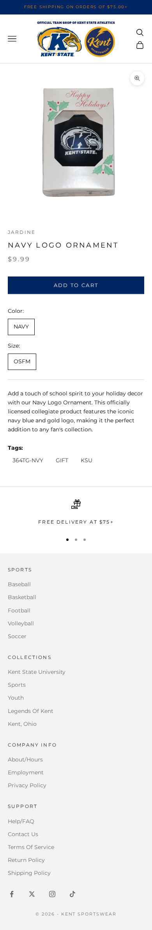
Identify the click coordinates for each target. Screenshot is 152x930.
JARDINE (21, 232)
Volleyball (21, 623)
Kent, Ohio (22, 723)
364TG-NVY (27, 460)
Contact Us (23, 834)
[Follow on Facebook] (12, 894)
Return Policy (26, 860)
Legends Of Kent (30, 711)
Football (19, 610)
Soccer (17, 636)
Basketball (22, 597)
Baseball (19, 584)
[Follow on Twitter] (32, 894)
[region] (76, 512)
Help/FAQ (21, 821)
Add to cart (76, 285)
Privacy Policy (27, 785)
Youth (16, 697)
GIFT (62, 460)
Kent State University (36, 671)
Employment (26, 772)
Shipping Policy (29, 872)
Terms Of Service (31, 847)
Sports (17, 684)
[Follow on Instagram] (52, 894)
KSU (86, 460)
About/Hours (25, 759)
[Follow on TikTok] (72, 894)
